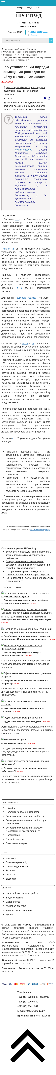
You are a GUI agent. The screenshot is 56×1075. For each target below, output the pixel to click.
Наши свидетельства (17, 866)
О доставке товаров (16, 843)
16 (33, 343)
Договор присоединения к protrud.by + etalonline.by (26, 821)
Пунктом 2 (7, 248)
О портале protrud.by (17, 862)
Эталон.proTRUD (15, 32)
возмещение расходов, (26, 105)
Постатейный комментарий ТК (22, 893)
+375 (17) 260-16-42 (27, 1006)
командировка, (14, 102)
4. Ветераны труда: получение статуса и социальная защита (21, 654)
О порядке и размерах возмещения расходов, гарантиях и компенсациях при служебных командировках (28, 565)
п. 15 (25, 343)
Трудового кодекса (25, 297)
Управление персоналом (19, 910)
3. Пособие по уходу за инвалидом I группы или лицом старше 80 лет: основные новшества (26, 637)
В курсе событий (14, 897)
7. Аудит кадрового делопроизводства (21, 721)
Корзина (34, 35)
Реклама (10, 870)
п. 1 (17, 219)
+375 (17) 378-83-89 (27, 996)
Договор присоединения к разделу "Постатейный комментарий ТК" (24, 829)
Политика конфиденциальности (22, 811)
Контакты (11, 858)
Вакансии (11, 878)
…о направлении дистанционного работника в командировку (30, 579)
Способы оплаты (15, 839)
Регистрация (42, 31)
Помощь (10, 807)
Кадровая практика (16, 905)
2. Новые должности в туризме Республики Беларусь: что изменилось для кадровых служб (26, 618)
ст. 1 (14, 438)
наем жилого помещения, (24, 107)
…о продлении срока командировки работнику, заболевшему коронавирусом (28, 573)
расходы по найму (35, 109)
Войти (33, 31)
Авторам (10, 874)
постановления (23, 149)
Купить (9, 914)
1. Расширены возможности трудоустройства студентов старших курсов (24, 601)
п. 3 (19, 287)
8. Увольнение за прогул (13, 743)
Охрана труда (13, 901)
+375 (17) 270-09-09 (27, 1001)
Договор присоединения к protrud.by (25, 816)
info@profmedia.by (35, 1010)
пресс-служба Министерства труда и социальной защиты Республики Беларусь (24, 91)
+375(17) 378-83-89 (29, 22)
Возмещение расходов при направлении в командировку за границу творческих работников (28, 555)
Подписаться (13, 835)
